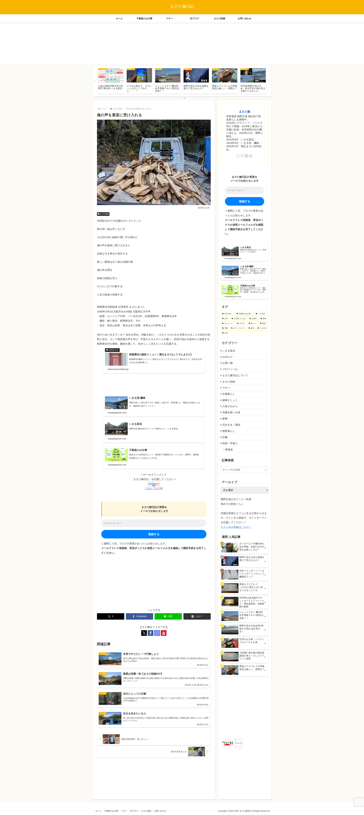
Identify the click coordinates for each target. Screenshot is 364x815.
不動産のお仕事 (111, 811)
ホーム (98, 811)
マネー (124, 811)
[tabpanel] (111, 80)
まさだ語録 (104, 214)
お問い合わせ (160, 811)
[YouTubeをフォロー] (164, 633)
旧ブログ (134, 811)
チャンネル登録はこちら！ (236, 527)
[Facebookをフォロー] (150, 633)
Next (269, 81)
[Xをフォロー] (144, 633)
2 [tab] (184, 98)
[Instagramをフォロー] (157, 633)
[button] (197, 616)
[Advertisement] (182, 44)
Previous (94, 81)
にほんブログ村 (154, 488)
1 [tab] (179, 98)
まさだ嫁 (244, 111)
